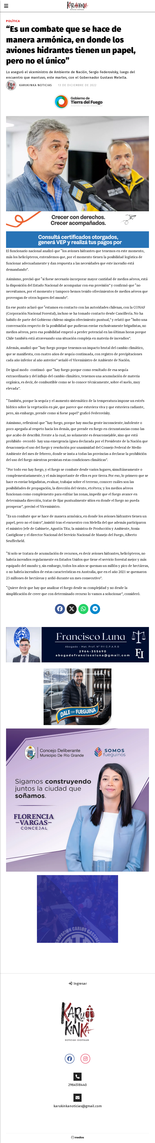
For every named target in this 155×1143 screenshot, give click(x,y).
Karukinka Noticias (35, 85)
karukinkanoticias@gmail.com (77, 1106)
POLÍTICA (13, 21)
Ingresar (79, 983)
